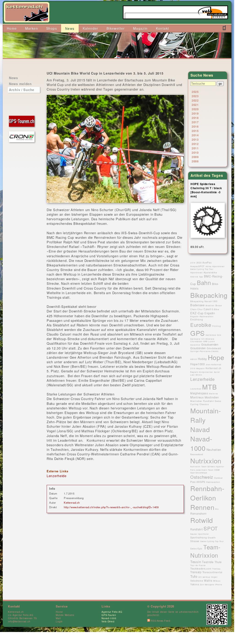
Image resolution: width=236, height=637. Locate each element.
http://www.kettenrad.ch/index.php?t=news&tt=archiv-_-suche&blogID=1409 (111, 507)
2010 (195, 152)
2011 (195, 148)
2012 (195, 144)
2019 (195, 113)
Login (59, 621)
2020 (195, 109)
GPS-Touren (109, 615)
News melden (20, 83)
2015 (195, 131)
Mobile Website (65, 615)
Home (59, 611)
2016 (195, 126)
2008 (195, 161)
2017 (195, 122)
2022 (195, 100)
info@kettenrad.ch (19, 621)
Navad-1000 (109, 618)
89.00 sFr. (197, 247)
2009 (195, 157)
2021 (195, 104)
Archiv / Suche (21, 89)
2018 (195, 118)
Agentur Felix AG (112, 611)
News (13, 77)
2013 (195, 139)
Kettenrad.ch (72, 502)
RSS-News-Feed (160, 620)
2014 (195, 135)
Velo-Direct (108, 621)
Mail (58, 618)
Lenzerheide (57, 475)
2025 (195, 91)
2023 (195, 96)
